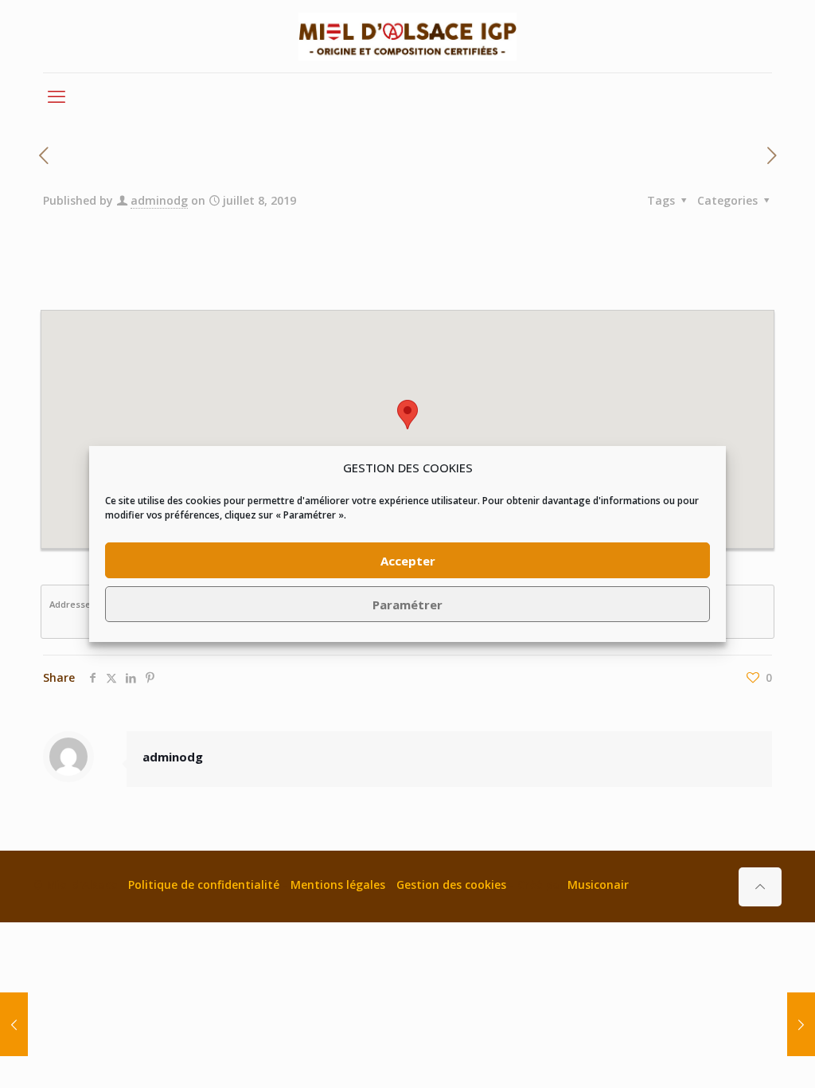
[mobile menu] (56, 95)
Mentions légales (338, 884)
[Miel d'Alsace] (407, 36)
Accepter (407, 561)
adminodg (159, 200)
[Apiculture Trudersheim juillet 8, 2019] (14, 1024)
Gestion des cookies (451, 884)
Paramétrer (407, 604)
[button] (407, 414)
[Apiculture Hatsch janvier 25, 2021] (801, 1024)
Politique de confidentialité (203, 884)
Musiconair (598, 884)
